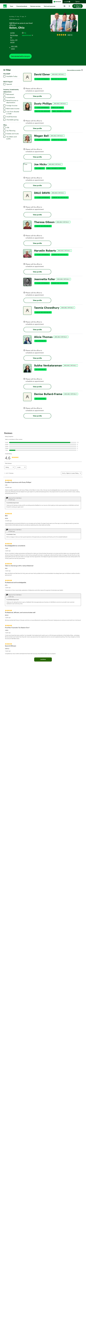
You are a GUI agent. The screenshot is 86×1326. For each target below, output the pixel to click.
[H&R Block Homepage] (57, 1)
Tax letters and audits (11, 138)
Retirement (10, 94)
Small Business (11, 117)
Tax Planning (10, 130)
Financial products (21, 6)
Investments (10, 97)
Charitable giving (12, 120)
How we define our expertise (74, 70)
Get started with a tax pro (20, 56)
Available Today (11, 76)
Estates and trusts (12, 134)
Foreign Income (11, 105)
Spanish (9, 84)
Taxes (11, 6)
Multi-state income (12, 108)
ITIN (7, 127)
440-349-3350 (14, 47)
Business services (35, 6)
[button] (77, 6)
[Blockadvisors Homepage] (67, 1)
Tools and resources (49, 6)
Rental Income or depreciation (12, 101)
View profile (37, 96)
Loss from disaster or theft (12, 113)
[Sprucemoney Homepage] (78, 1)
